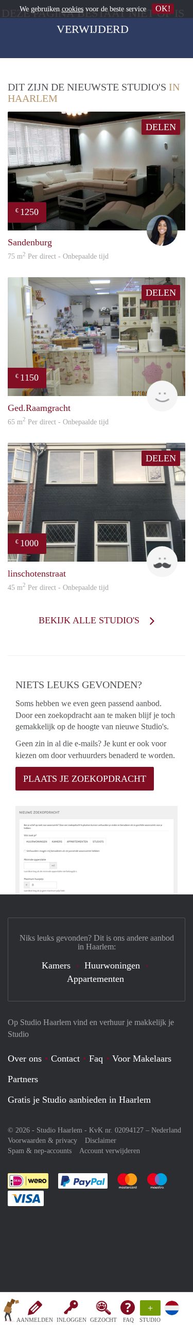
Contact (65, 1058)
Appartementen (95, 979)
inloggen (71, 1320)
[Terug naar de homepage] (11, 1312)
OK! (162, 8)
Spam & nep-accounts (40, 1151)
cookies (72, 9)
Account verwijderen (109, 1151)
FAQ (128, 1320)
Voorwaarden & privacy (42, 1140)
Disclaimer (100, 1140)
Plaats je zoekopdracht (84, 779)
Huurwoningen (112, 965)
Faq (96, 1058)
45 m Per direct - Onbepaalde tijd (58, 587)
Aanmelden (34, 1320)
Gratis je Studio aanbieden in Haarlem (79, 1099)
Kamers (56, 965)
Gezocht (103, 1320)
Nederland (166, 1130)
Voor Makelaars (141, 1058)
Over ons (25, 1058)
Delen (161, 127)
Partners (23, 1079)
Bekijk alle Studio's (90, 620)
